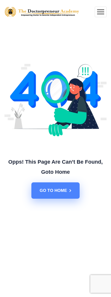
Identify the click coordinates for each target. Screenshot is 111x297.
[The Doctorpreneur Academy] (41, 11)
